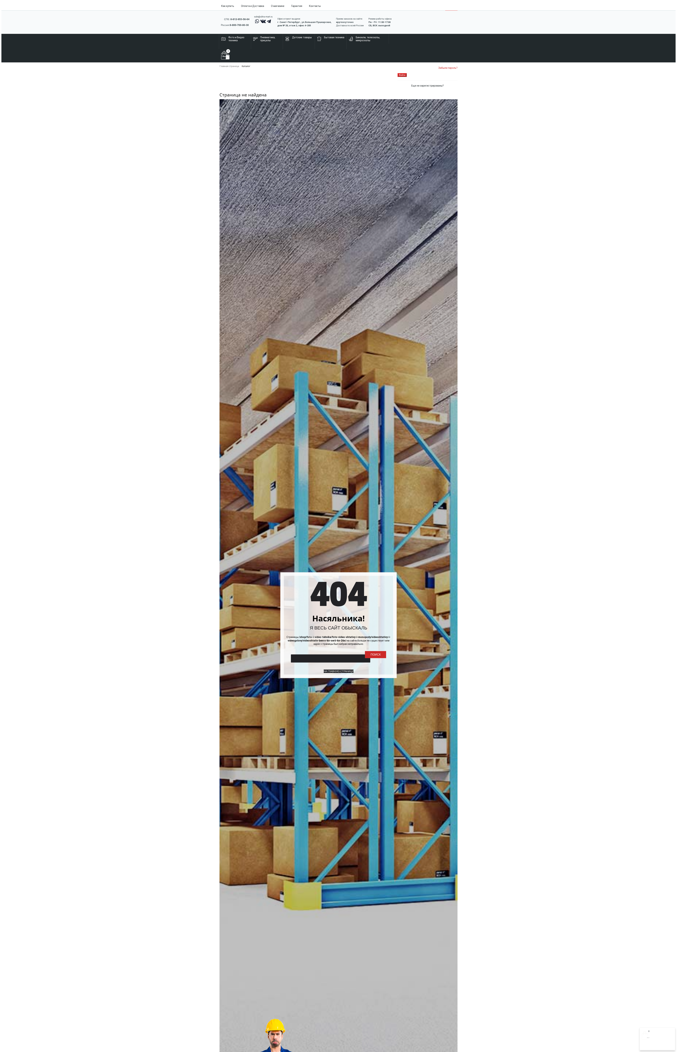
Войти (645, 1046)
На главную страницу (338, 671)
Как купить (227, 6)
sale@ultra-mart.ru (263, 16)
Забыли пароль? (448, 67)
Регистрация (656, 1046)
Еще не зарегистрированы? (427, 85)
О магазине (277, 6)
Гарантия (296, 6)
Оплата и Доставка (252, 6)
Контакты (315, 6)
